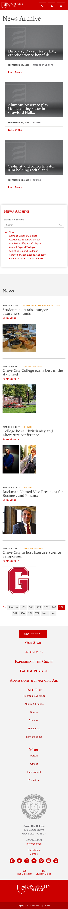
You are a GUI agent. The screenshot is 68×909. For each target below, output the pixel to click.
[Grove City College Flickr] (48, 860)
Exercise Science (33, 548)
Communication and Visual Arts (42, 306)
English (28, 427)
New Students (34, 736)
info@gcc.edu (34, 843)
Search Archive (14, 220)
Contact (34, 853)
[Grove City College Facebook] (12, 860)
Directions (34, 850)
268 (61, 607)
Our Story (34, 642)
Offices (34, 763)
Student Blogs (43, 873)
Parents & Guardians (34, 695)
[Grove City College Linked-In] (55, 860)
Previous (13, 607)
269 (15, 613)
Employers (34, 728)
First (5, 607)
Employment (34, 772)
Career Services (33, 366)
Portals (34, 755)
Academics (34, 652)
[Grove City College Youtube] (34, 860)
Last (53, 613)
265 (39, 607)
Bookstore (34, 780)
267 (54, 607)
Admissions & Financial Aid (34, 680)
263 (23, 607)
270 (23, 613)
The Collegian (24, 873)
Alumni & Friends (34, 704)
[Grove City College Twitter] (19, 860)
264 (31, 607)
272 (37, 613)
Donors (34, 712)
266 (46, 607)
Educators (34, 720)
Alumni (28, 488)
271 (30, 613)
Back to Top (32, 634)
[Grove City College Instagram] (26, 860)
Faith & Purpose (34, 671)
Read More (9, 318)
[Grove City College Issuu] (41, 860)
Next (44, 613)
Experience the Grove (34, 661)
